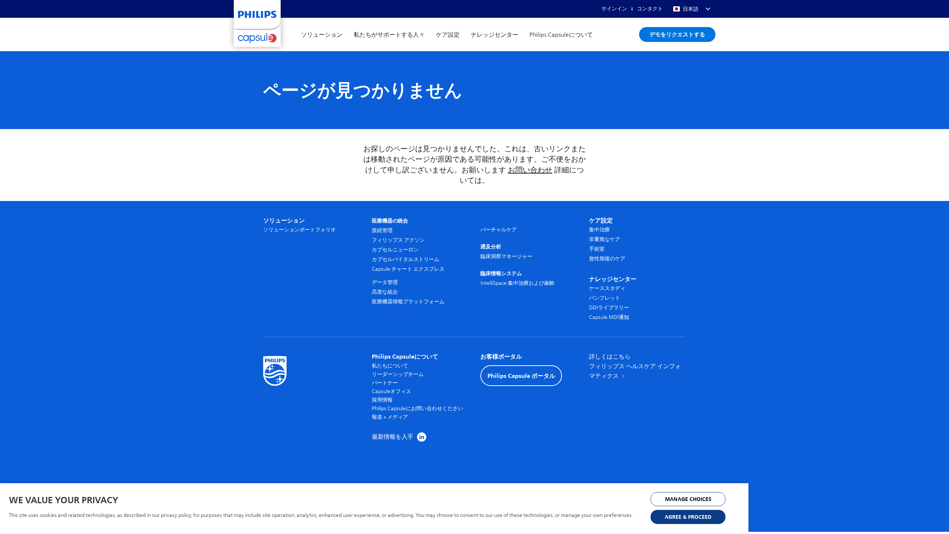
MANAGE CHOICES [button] (688, 499)
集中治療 (599, 229)
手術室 (597, 249)
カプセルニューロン (395, 249)
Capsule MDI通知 (609, 317)
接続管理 (382, 230)
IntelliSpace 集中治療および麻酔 (517, 283)
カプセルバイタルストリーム (405, 259)
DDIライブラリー (609, 307)
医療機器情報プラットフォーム (408, 301)
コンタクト (650, 8)
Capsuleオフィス (391, 391)
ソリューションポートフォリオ (299, 229)
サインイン (614, 8)
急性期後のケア (607, 258)
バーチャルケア (498, 229)
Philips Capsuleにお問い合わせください (417, 408)
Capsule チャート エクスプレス (408, 269)
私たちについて (390, 366)
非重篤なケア (604, 239)
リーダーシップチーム (398, 374)
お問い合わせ (530, 170)
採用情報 (382, 400)
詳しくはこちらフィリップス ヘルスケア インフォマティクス (635, 366)
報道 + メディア (390, 417)
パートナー (385, 383)
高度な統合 (385, 292)
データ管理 (385, 282)
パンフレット (604, 298)
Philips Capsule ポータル (521, 375)
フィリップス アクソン (398, 240)
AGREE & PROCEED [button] (688, 517)
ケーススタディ (607, 288)
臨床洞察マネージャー (506, 256)
